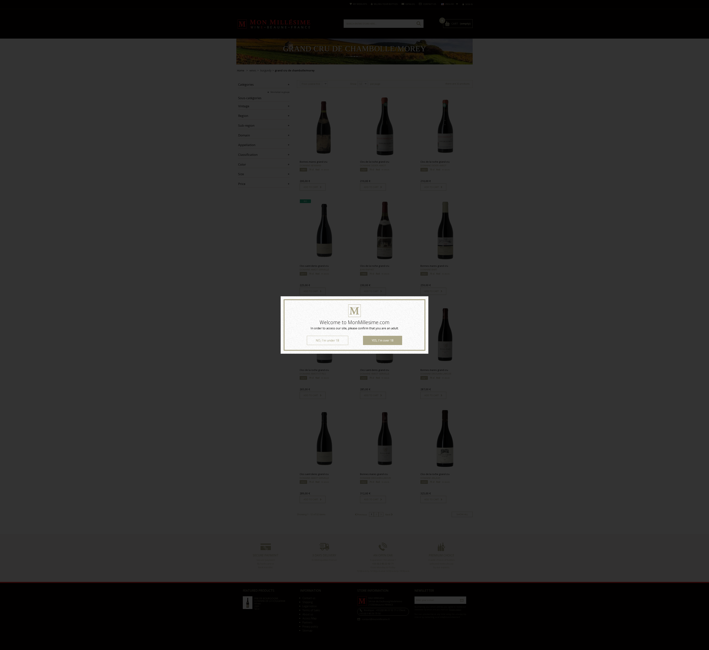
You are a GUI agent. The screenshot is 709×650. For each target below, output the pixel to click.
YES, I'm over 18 (382, 340)
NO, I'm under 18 (327, 340)
